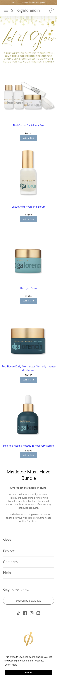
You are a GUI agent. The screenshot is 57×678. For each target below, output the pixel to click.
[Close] (54, 3)
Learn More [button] (11, 664)
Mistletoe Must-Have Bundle (28, 474)
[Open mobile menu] (6, 11)
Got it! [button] (28, 672)
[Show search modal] (10, 10)
